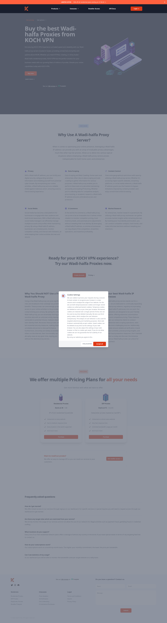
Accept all (99, 344)
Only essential (87, 344)
